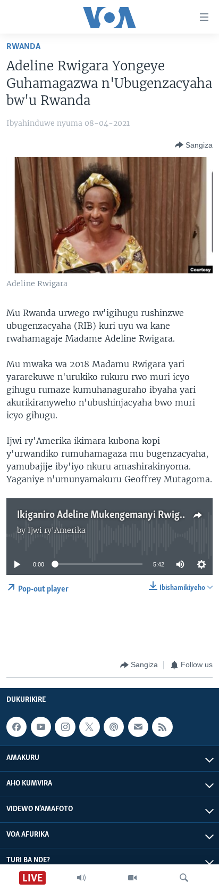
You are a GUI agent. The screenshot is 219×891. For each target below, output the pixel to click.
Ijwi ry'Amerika (57, 530)
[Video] (132, 877)
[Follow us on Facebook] (16, 727)
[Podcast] (114, 727)
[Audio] (81, 877)
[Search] (184, 877)
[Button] (194, 145)
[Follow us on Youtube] (41, 727)
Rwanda (23, 46)
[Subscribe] (138, 727)
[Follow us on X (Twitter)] (89, 727)
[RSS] (162, 727)
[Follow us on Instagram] (65, 727)
